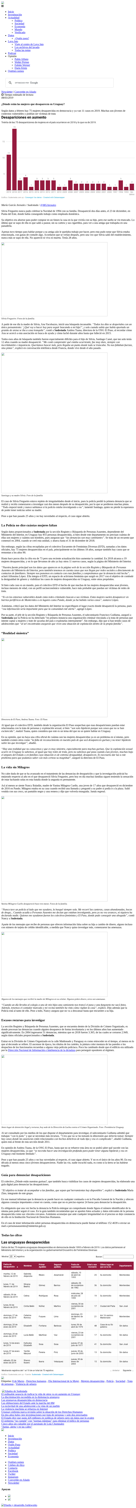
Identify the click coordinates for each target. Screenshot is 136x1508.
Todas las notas (23, 50)
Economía (20, 26)
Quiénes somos (16, 71)
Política (18, 20)
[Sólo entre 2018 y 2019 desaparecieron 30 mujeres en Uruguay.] (2, 1378)
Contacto (12, 1468)
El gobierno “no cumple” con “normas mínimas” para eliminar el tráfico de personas (45, 1420)
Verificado (20, 32)
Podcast (12, 53)
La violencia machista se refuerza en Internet (24, 1409)
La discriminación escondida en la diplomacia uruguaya (30, 1397)
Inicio (11, 11)
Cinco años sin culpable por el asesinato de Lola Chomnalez (32, 1423)
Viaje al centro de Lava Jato (29, 44)
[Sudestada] (2, 3)
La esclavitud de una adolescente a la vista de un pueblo (30, 1406)
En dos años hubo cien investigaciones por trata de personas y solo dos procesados (44, 1415)
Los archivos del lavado (27, 47)
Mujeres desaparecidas (92, 1381)
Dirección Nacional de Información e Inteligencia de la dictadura (41, 1050)
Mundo (18, 29)
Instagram (13, 1477)
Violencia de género (26, 1384)
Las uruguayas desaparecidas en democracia (24, 1400)
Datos (11, 35)
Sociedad (19, 23)
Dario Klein (21, 68)
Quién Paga (14, 1444)
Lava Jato (13, 41)
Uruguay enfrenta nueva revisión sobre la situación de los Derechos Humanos (42, 1412)
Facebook (13, 1471)
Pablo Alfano (21, 59)
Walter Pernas (22, 62)
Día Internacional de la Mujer (63, 1381)
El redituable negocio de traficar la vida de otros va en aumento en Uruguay (40, 1394)
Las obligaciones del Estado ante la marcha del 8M (27, 1403)
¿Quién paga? (22, 38)
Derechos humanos (36, 1381)
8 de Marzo (18, 1381)
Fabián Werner (22, 65)
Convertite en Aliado (25, 91)
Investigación (15, 14)
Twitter (11, 1474)
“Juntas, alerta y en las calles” (16, 1426)
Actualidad (13, 17)
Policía (110, 1381)
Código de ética (16, 1465)
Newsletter (7, 91)
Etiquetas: (6, 1381)
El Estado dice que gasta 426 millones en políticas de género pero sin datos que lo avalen (47, 1417)
